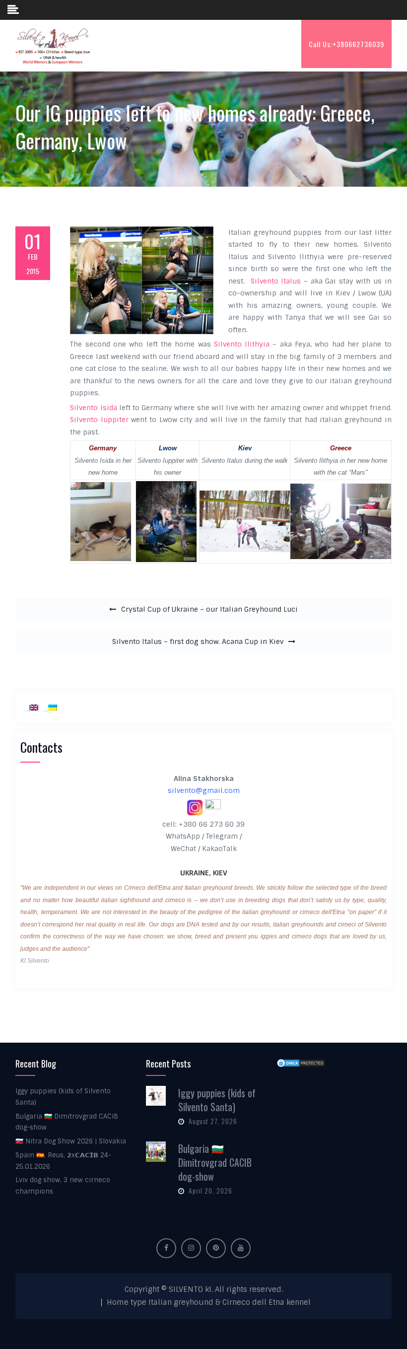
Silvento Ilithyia (242, 344)
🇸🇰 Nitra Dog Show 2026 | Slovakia (70, 1141)
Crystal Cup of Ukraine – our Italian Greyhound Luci (209, 609)
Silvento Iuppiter (99, 419)
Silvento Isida (93, 407)
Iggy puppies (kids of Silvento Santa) (217, 1099)
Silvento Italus (276, 281)
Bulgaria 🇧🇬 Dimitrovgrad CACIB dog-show (215, 1162)
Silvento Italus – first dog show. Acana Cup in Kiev (197, 641)
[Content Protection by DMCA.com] (301, 1062)
